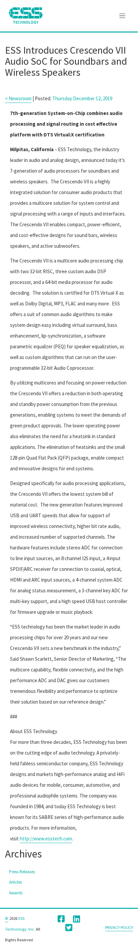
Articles (15, 882)
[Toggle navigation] (122, 16)
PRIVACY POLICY (119, 927)
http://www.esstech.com (46, 838)
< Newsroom (18, 98)
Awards (15, 893)
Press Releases (22, 872)
